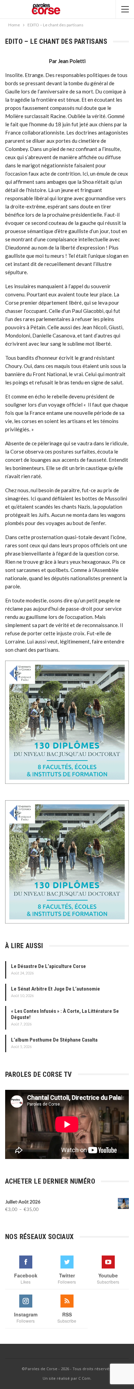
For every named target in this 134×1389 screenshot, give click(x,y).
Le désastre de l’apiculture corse (48, 966)
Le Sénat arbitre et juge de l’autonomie (55, 989)
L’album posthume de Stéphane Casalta (54, 1040)
